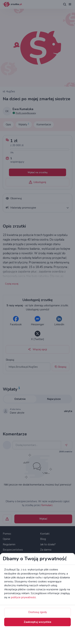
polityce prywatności (23, 597)
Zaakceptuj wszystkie (37, 622)
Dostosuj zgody (37, 612)
